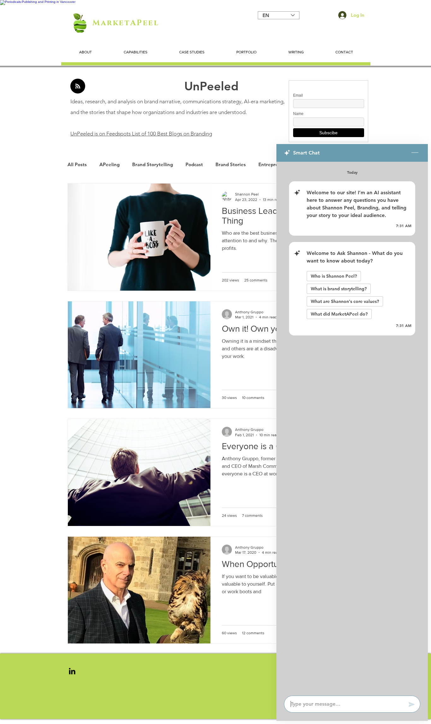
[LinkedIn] (72, 671)
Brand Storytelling (152, 164)
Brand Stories (231, 164)
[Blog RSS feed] (77, 86)
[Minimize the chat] (415, 153)
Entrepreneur (273, 164)
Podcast (194, 164)
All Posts (77, 164)
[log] (352, 427)
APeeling (109, 164)
